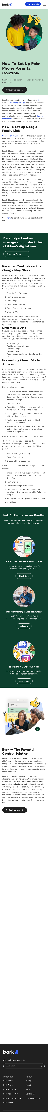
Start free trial (33, 4)
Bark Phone (8, 1085)
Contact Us (30, 1094)
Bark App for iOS (10, 1094)
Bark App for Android (12, 1098)
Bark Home (8, 1103)
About (28, 1085)
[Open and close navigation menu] (44, 4)
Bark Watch (8, 1080)
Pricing (28, 1080)
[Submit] (41, 1065)
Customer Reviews (33, 1098)
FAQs (28, 1089)
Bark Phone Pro (9, 1089)
